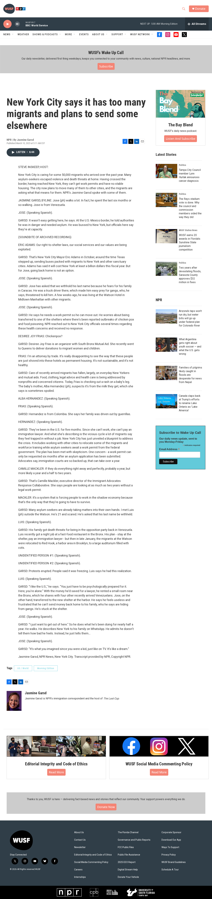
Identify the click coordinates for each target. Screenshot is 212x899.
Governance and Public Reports (134, 840)
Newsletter (80, 847)
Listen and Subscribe (180, 139)
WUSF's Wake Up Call (106, 52)
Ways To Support (170, 847)
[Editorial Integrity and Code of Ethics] (56, 746)
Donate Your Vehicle (128, 877)
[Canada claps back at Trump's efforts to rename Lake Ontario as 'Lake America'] (166, 401)
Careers (78, 869)
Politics (182, 165)
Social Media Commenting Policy (91, 862)
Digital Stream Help (128, 869)
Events (84, 34)
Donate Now (106, 807)
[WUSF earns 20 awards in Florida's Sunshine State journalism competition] (166, 236)
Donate (200, 8)
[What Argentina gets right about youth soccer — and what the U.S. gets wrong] (166, 345)
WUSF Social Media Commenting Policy (159, 763)
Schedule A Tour (170, 869)
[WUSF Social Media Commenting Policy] (159, 746)
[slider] (22, 24)
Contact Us (80, 840)
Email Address (169, 449)
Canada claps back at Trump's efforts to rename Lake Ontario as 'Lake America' (189, 403)
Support (117, 34)
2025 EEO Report (126, 862)
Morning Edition (45, 668)
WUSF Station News (188, 230)
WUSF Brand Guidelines (173, 862)
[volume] (17, 24)
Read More (56, 772)
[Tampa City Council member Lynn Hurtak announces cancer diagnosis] (166, 171)
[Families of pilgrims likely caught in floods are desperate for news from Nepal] (166, 373)
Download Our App (171, 840)
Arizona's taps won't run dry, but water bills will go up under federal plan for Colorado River (190, 318)
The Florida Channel (128, 832)
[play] (7, 24)
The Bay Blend (180, 124)
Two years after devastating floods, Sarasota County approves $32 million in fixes (190, 275)
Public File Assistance (129, 855)
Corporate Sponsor (171, 832)
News (6, 34)
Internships (80, 877)
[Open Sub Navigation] (13, 34)
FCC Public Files (126, 847)
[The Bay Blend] (180, 104)
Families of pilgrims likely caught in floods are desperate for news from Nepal (190, 375)
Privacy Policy (168, 855)
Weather (23, 34)
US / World (23, 668)
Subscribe (106, 66)
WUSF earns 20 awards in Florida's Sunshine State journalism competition (189, 242)
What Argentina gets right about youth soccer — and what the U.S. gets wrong (190, 346)
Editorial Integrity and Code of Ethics (56, 763)
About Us (79, 832)
